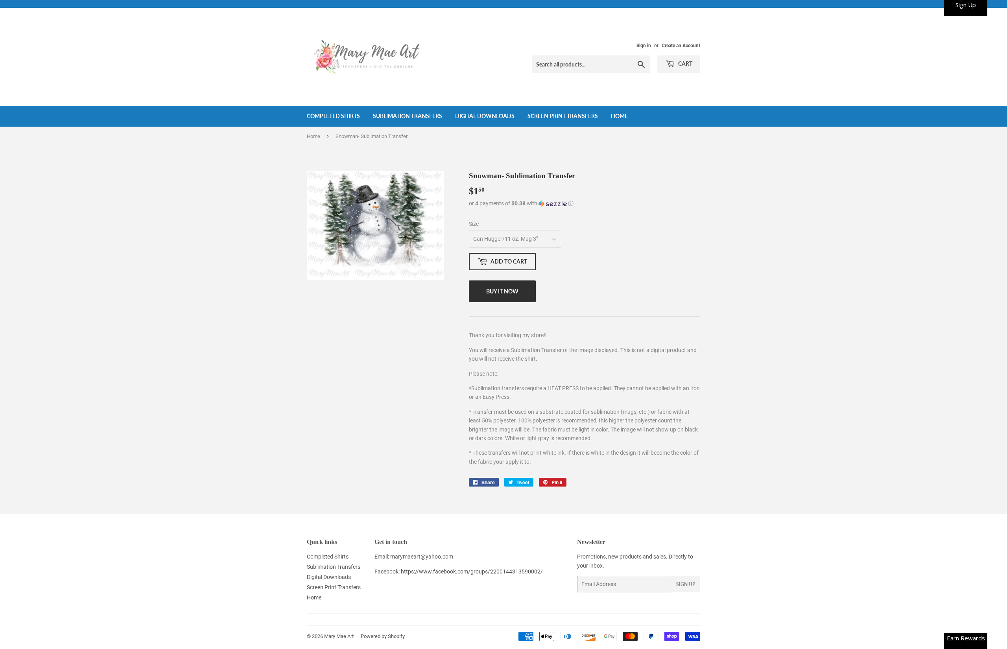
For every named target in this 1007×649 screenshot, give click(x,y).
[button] (584, 203)
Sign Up (685, 584)
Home (619, 115)
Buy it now (502, 291)
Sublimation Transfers (407, 115)
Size (474, 224)
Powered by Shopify (383, 636)
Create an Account (681, 45)
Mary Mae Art (339, 636)
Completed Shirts (333, 115)
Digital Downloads (485, 115)
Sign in (643, 45)
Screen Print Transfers (562, 115)
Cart (684, 63)
